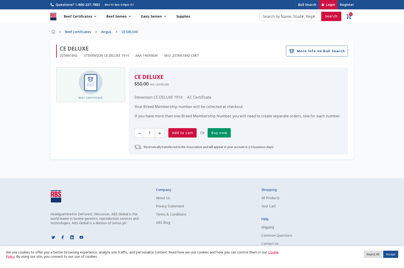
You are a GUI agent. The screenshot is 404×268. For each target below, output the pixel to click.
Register (347, 4)
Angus (106, 32)
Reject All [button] (373, 254)
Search (331, 16)
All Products (270, 198)
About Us (163, 198)
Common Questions (276, 235)
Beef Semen (116, 16)
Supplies (183, 16)
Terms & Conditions (171, 214)
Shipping (267, 227)
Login (330, 4)
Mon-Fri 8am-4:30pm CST (119, 4)
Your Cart (268, 206)
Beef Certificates (78, 16)
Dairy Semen (151, 16)
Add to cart (182, 132)
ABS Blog (163, 222)
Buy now (219, 132)
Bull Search (307, 4)
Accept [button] (390, 254)
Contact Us (269, 243)
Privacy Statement (170, 206)
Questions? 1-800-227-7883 (78, 4)
